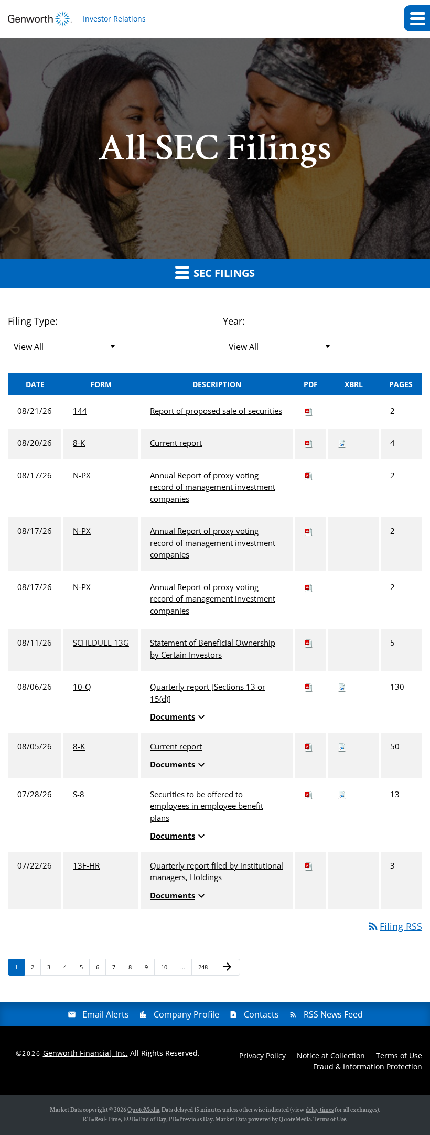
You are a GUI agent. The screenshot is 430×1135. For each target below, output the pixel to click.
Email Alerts (105, 1014)
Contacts (261, 1014)
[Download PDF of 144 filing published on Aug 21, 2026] (309, 410)
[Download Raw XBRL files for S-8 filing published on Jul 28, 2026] (342, 794)
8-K (79, 442)
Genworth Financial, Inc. (85, 1053)
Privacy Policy (262, 1056)
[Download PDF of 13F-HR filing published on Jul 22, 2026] (309, 865)
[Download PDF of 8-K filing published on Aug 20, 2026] (309, 442)
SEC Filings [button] (223, 273)
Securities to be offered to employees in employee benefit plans (206, 806)
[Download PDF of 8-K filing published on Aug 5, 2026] (309, 746)
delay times (320, 1110)
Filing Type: (33, 321)
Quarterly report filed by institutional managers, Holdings (216, 871)
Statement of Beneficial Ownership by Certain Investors (212, 648)
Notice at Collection (331, 1056)
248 (204, 966)
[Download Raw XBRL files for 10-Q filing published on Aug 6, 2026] (342, 686)
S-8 (78, 794)
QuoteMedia (143, 1110)
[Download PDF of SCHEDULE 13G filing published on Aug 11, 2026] (309, 642)
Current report (176, 442)
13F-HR (86, 865)
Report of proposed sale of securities (216, 410)
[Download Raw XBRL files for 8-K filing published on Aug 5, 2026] (342, 746)
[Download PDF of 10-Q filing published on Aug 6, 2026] (309, 686)
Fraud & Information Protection (367, 1067)
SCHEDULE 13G (101, 642)
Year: (234, 321)
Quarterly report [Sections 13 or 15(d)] (207, 692)
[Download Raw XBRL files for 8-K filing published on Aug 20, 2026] (342, 442)
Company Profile (186, 1014)
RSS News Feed (333, 1014)
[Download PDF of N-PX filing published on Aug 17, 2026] (309, 475)
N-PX (82, 475)
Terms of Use (399, 1056)
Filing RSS (394, 926)
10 (167, 966)
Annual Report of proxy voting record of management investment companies (212, 487)
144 (80, 410)
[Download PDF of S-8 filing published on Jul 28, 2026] (309, 794)
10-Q (82, 686)
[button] (417, 18)
